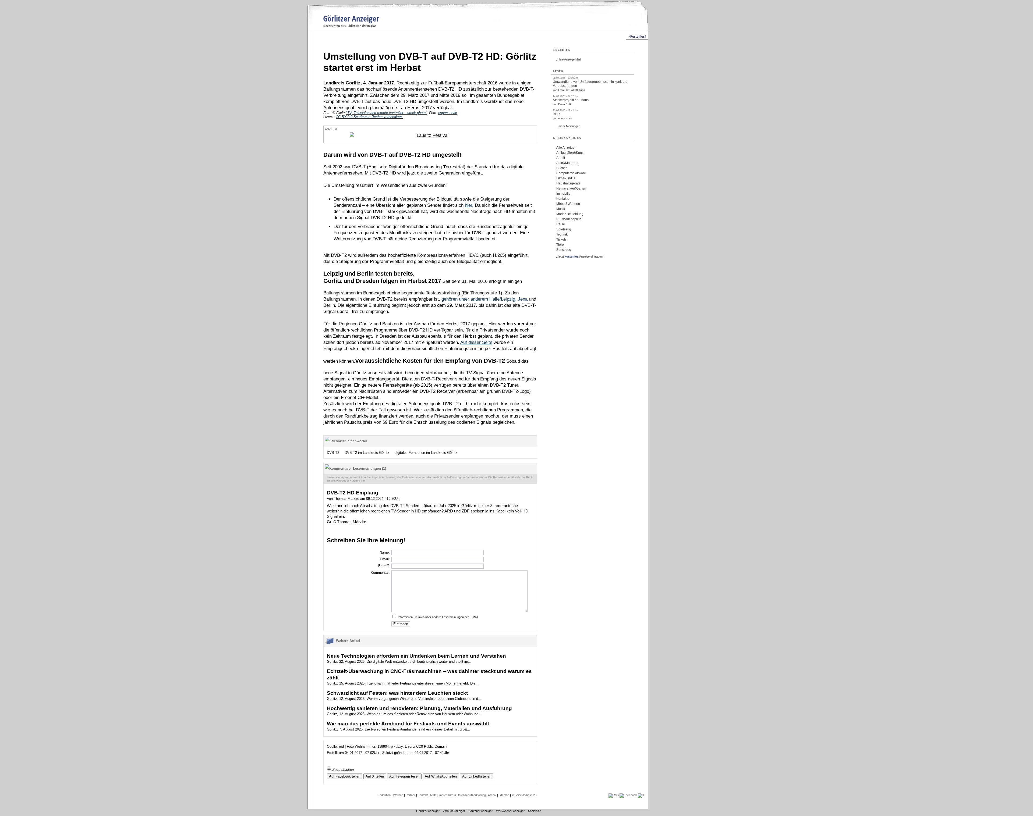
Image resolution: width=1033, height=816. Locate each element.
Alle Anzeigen (566, 147)
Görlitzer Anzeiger (351, 18)
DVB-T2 (333, 453)
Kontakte (562, 198)
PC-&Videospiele (569, 219)
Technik (562, 234)
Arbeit (560, 157)
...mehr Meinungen (568, 126)
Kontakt (423, 795)
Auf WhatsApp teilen (441, 776)
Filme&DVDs (565, 178)
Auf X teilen (375, 776)
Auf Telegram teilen (404, 776)
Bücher (561, 168)
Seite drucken (342, 770)
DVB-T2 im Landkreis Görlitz (367, 453)
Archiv (492, 795)
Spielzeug (563, 229)
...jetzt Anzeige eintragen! (579, 256)
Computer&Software (571, 173)
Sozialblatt (534, 811)
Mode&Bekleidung (569, 214)
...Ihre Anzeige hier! (568, 59)
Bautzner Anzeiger (481, 811)
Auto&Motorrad (567, 163)
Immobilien (564, 193)
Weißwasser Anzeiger (510, 811)
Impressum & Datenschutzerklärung (462, 795)
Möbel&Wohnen (568, 203)
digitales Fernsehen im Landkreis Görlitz (426, 453)
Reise (560, 224)
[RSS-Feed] (614, 795)
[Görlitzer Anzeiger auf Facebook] (628, 795)
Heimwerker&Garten (571, 188)
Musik (560, 209)
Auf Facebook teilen (344, 776)
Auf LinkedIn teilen (476, 776)
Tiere (560, 244)
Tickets (561, 239)
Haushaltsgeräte (568, 183)
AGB (433, 795)
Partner (410, 795)
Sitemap (504, 795)
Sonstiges (563, 249)
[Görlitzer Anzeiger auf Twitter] (641, 795)
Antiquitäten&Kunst (570, 152)
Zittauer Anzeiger (454, 811)
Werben (398, 795)
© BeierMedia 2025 (524, 795)
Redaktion (384, 795)
